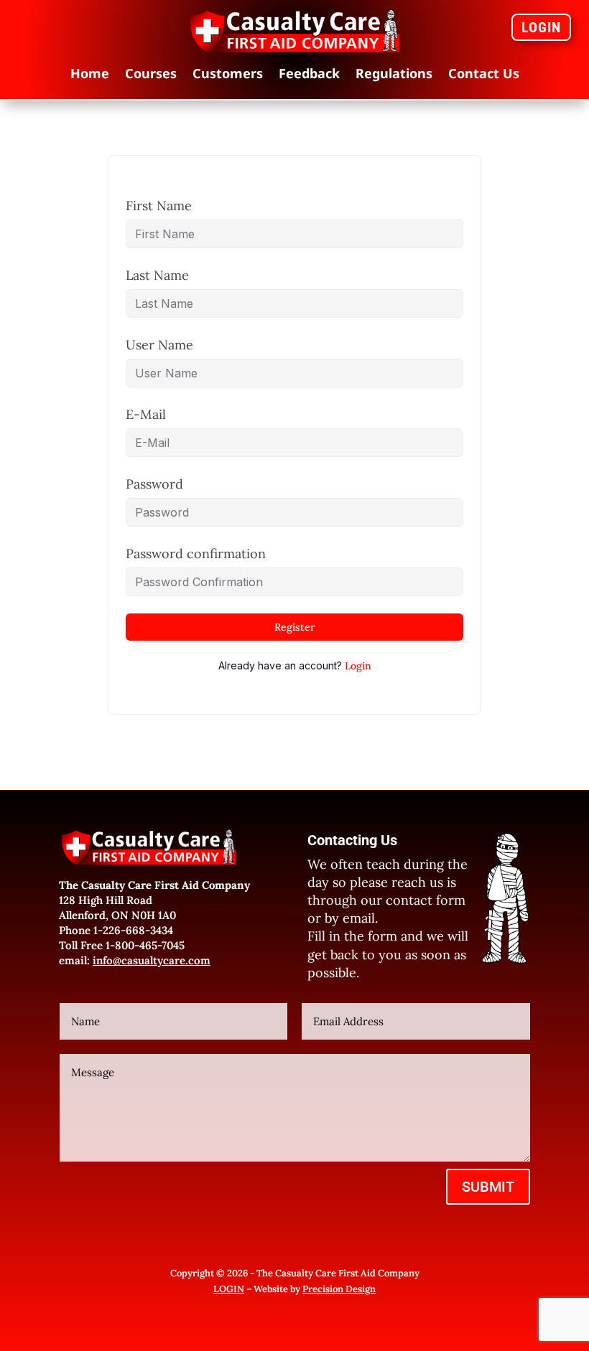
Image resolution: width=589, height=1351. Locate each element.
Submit (488, 1186)
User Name (159, 344)
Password (154, 484)
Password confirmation (196, 553)
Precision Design (339, 1289)
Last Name (157, 275)
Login (358, 665)
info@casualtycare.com (151, 960)
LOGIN (541, 27)
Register (294, 627)
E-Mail (146, 414)
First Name (159, 205)
